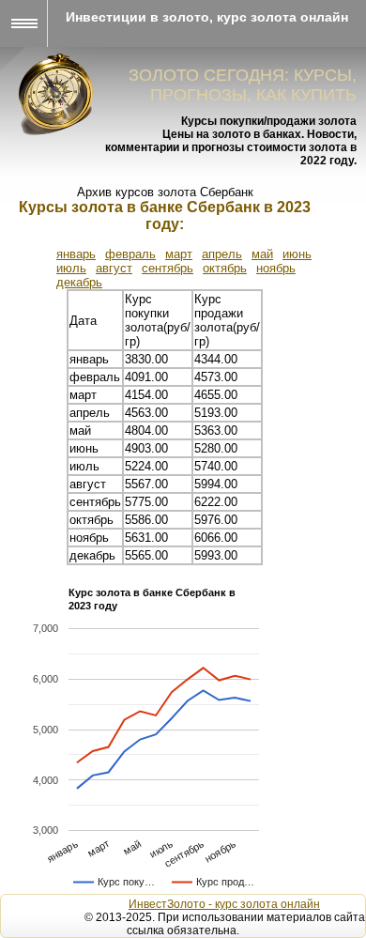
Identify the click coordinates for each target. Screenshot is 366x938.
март (178, 254)
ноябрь (276, 268)
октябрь (225, 268)
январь (76, 254)
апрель (222, 254)
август (114, 268)
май (262, 254)
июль (71, 268)
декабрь (79, 282)
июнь (297, 254)
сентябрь (167, 268)
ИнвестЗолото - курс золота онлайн (224, 904)
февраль (130, 254)
